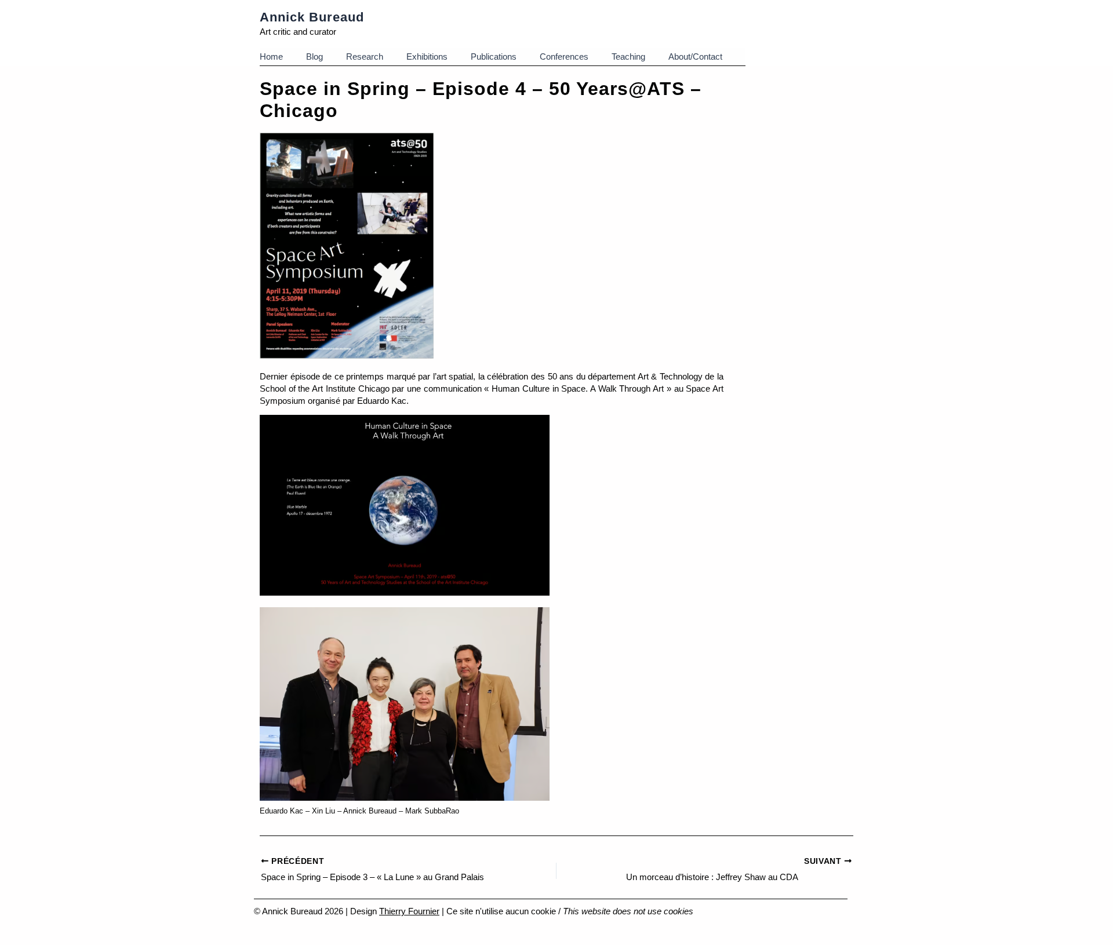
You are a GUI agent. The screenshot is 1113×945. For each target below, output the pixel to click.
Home (271, 56)
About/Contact (695, 56)
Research (364, 56)
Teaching (628, 56)
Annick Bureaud (312, 17)
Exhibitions (427, 56)
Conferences (564, 56)
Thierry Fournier (409, 911)
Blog (314, 56)
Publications (494, 56)
